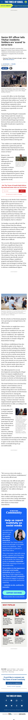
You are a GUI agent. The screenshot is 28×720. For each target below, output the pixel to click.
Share (5, 68)
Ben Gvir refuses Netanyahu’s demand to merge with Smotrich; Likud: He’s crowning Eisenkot (8, 641)
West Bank (9, 670)
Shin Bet (21, 670)
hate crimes (15, 670)
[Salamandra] (22, 713)
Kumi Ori (4, 670)
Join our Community (5, 5)
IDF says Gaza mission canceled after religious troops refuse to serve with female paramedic (7, 621)
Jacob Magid (6, 64)
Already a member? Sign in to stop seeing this (14, 596)
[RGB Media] (11, 714)
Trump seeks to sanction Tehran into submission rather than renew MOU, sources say (20, 640)
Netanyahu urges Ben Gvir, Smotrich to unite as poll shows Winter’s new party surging (20, 621)
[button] (26, 2)
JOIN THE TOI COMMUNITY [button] (14, 683)
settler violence (20, 669)
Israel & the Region (11, 669)
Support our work (14, 593)
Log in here (18, 686)
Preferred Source (9, 59)
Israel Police (5, 671)
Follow (13, 64)
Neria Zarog (11, 671)
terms (20, 194)
